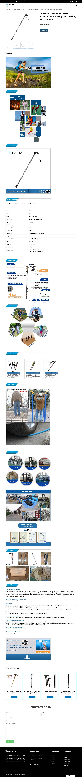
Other (65, 772)
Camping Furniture (67, 769)
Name (7, 712)
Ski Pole (65, 757)
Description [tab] (9, 53)
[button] (33, 14)
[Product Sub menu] (62, 5)
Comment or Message (11, 723)
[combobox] (7, 720)
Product (59, 4)
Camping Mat (66, 770)
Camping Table (67, 761)
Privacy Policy (15, 774)
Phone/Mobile (9, 717)
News (65, 4)
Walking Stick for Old (47, 24)
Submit (9, 741)
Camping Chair (67, 759)
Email (42, 712)
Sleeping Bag (66, 763)
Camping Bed (66, 767)
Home (47, 4)
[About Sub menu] (55, 5)
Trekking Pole (67, 755)
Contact (70, 4)
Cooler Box (66, 765)
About (52, 4)
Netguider (23, 774)
